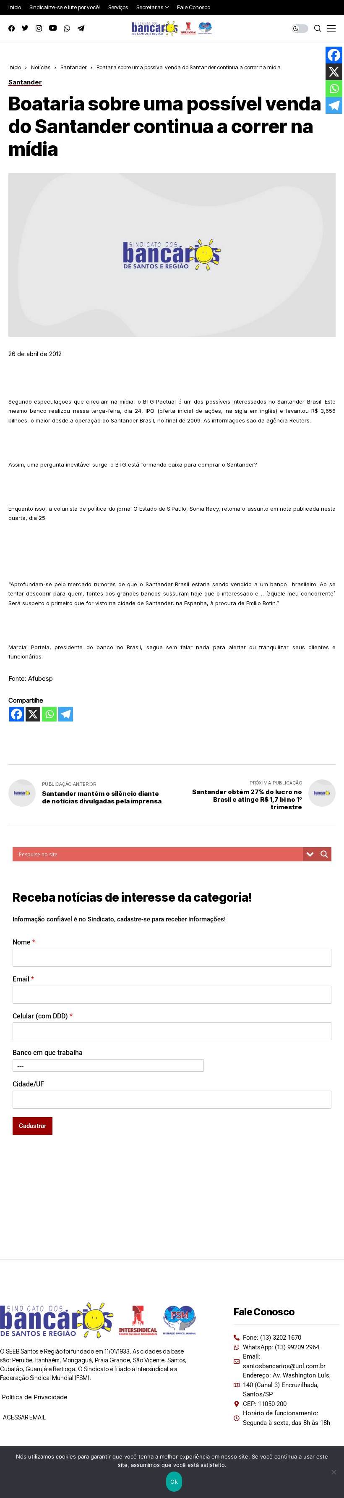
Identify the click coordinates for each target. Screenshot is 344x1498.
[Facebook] (16, 714)
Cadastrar (32, 1126)
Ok (174, 1481)
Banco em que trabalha (48, 1053)
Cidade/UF (28, 1084)
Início (14, 67)
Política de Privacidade (35, 1397)
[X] (33, 714)
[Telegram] (65, 714)
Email (23, 979)
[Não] (333, 1472)
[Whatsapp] (49, 714)
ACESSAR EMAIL (24, 1417)
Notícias (40, 67)
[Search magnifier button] (324, 854)
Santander (73, 67)
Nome (24, 942)
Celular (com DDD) (43, 1016)
